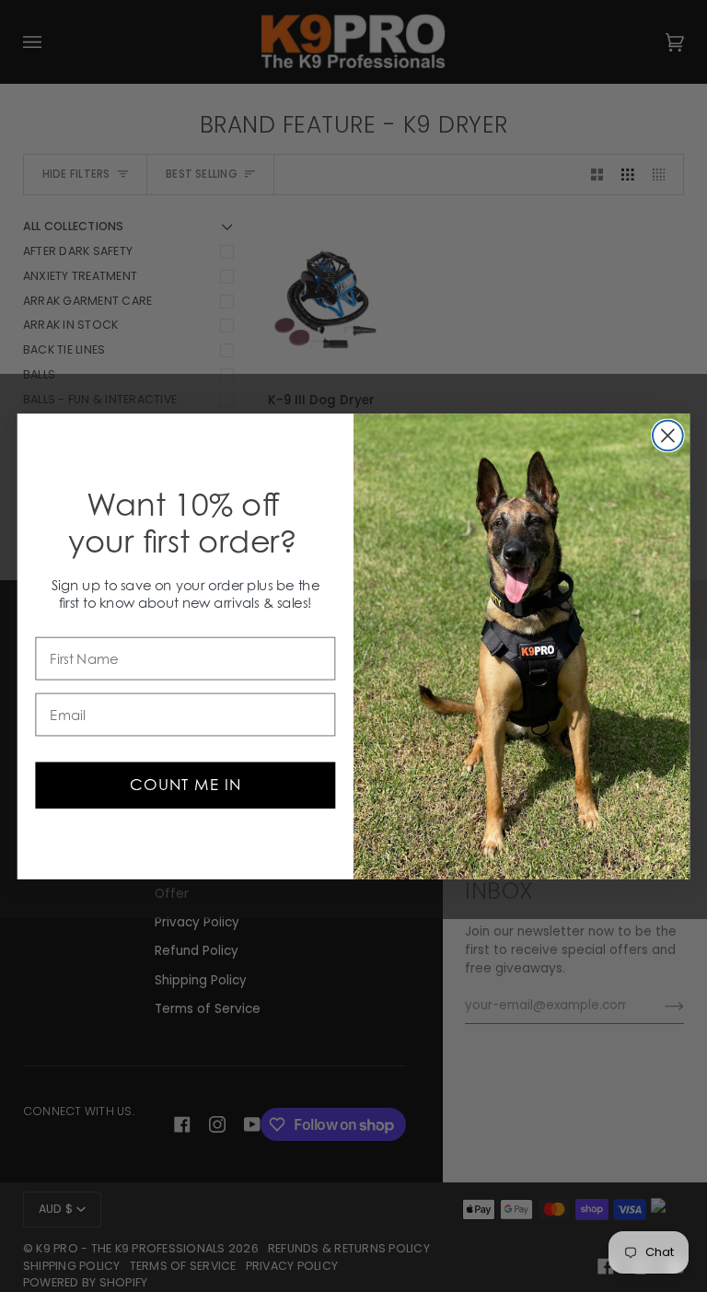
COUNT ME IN (185, 784)
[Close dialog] (668, 435)
